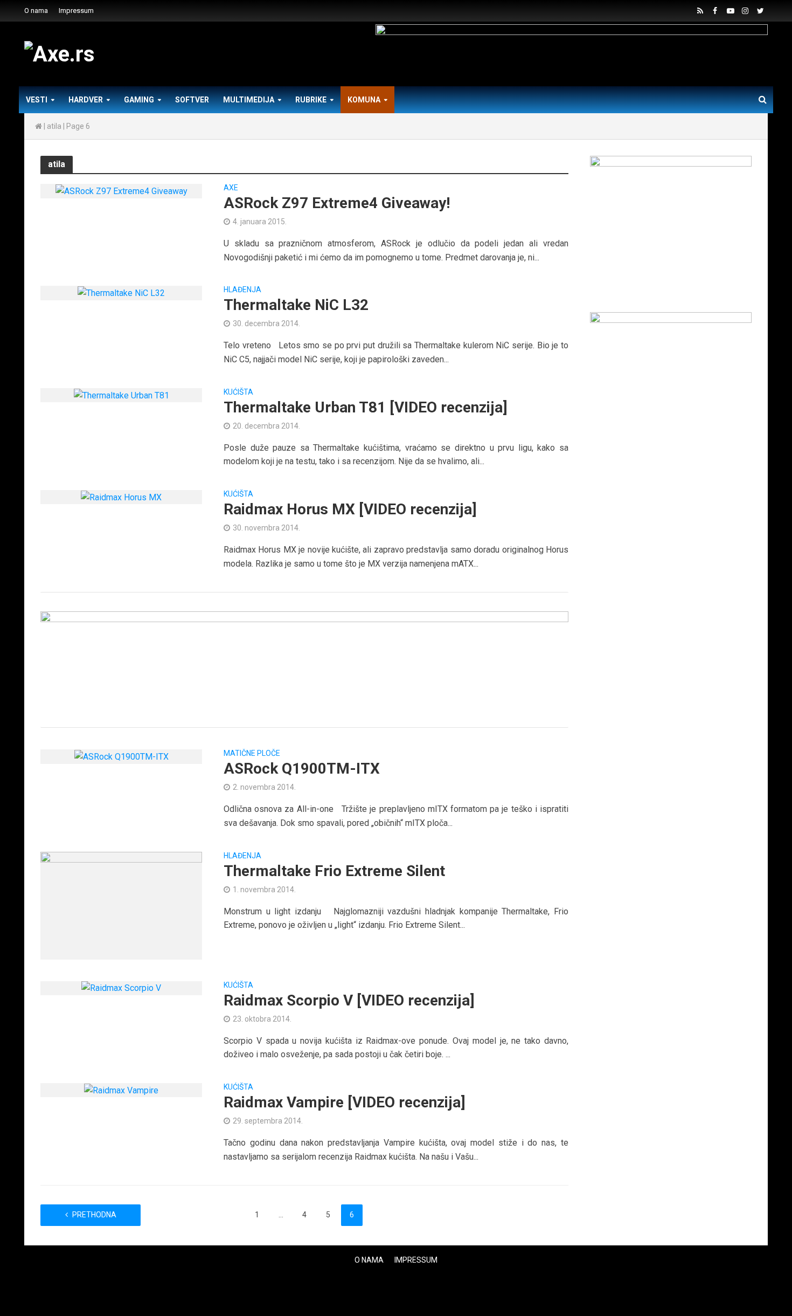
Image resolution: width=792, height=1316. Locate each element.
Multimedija (248, 99)
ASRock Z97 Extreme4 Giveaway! (337, 203)
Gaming (139, 99)
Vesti (36, 99)
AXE (231, 188)
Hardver (85, 99)
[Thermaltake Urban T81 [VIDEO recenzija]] (121, 395)
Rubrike (310, 99)
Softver (192, 99)
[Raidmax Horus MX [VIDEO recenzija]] (121, 497)
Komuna (364, 99)
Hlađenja (242, 290)
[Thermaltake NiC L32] (121, 292)
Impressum (76, 10)
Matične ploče (252, 753)
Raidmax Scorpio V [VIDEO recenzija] (349, 1000)
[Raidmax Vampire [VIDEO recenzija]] (121, 1090)
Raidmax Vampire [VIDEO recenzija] (345, 1102)
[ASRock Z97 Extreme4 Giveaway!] (121, 190)
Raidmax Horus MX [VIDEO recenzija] (350, 509)
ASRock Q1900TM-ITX (302, 768)
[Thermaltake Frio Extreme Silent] (121, 905)
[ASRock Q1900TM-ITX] (121, 756)
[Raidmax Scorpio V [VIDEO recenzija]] (121, 988)
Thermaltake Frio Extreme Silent (334, 871)
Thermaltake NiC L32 (296, 305)
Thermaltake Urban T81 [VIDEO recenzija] (366, 407)
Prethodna (94, 1214)
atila (54, 126)
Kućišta (238, 392)
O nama (36, 10)
